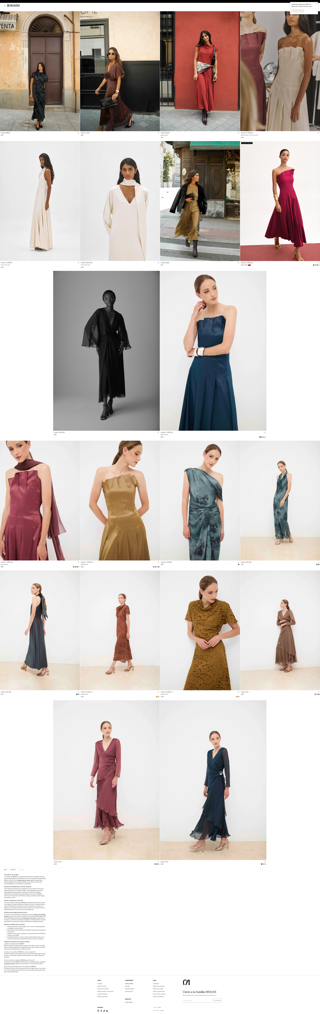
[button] (5, 6)
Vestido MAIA (165, 133)
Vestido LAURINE (166, 562)
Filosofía (127, 986)
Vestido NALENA (59, 432)
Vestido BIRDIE (5, 133)
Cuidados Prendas (102, 994)
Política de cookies (158, 989)
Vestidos (21, 869)
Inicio (5, 869)
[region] (160, 1)
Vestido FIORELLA (86, 692)
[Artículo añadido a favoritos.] (78, 133)
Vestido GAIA (85, 133)
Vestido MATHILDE (87, 262)
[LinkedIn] (107, 1011)
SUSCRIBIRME (217, 1000)
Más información (297, 11)
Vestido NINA (165, 263)
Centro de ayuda (101, 986)
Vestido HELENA (246, 562)
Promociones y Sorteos (159, 994)
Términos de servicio (158, 996)
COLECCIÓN (13, 869)
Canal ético (156, 983)
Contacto (99, 983)
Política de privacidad (159, 986)
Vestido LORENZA (6, 262)
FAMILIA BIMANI (129, 983)
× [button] (316, 3)
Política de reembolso (159, 991)
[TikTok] (104, 1011)
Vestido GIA (244, 692)
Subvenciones (129, 991)
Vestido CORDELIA (247, 133)
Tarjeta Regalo (129, 1002)
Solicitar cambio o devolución (105, 991)
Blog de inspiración (102, 996)
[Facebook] (101, 1011)
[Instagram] (98, 1011)
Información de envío (103, 989)
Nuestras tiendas (129, 989)
